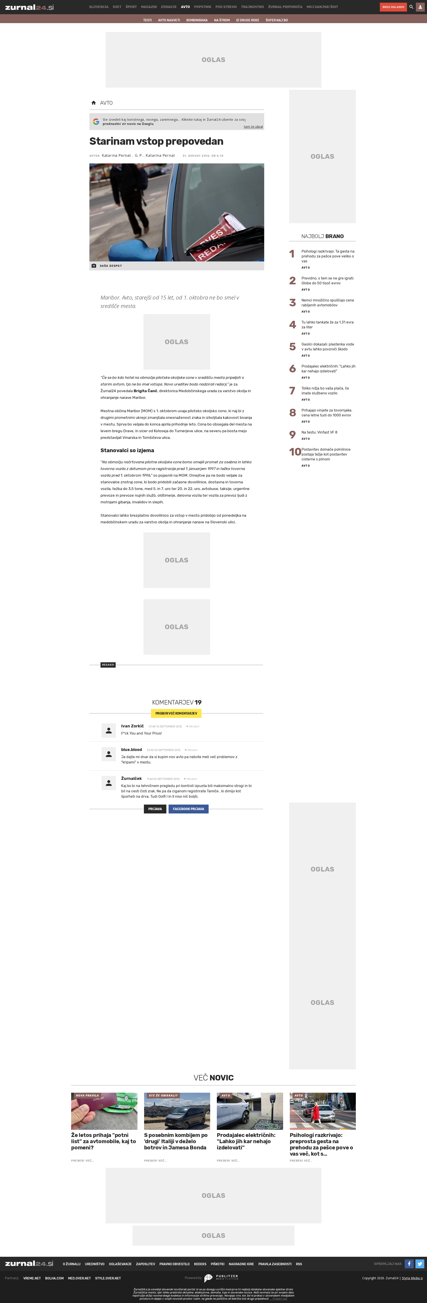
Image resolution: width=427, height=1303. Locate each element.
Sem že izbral (253, 126)
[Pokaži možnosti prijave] (420, 7)
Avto (106, 103)
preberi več (176, 713)
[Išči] (411, 7)
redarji (108, 664)
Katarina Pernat (117, 155)
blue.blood (131, 749)
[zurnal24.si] (29, 7)
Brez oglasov (393, 7)
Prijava (155, 809)
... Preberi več (278, 1298)
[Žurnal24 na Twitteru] (419, 1263)
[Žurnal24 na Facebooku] (409, 1263)
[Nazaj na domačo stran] (93, 103)
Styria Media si (412, 1278)
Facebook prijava (188, 809)
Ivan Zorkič (132, 726)
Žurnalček (131, 778)
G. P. (139, 155)
